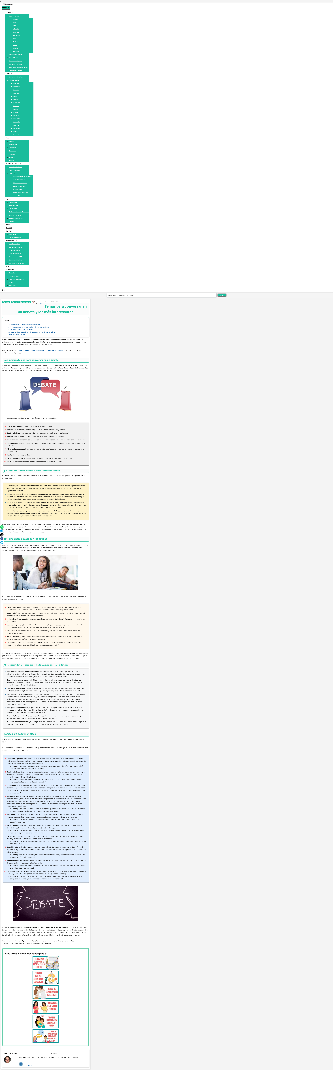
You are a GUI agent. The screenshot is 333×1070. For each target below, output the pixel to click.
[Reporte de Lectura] (8, 4)
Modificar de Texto (14, 244)
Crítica (14, 25)
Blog (7, 266)
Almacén (11, 141)
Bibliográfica (13, 144)
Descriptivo (16, 86)
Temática (11, 157)
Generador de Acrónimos (16, 263)
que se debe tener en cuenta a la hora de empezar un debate (42, 350)
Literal (14, 38)
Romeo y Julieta (17, 196)
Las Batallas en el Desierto (20, 192)
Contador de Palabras (15, 247)
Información (10, 269)
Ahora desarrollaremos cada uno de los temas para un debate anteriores (32, 332)
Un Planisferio (13, 208)
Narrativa (16, 115)
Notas (8, 224)
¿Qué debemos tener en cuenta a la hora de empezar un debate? (29, 327)
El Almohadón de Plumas (20, 183)
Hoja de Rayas (13, 202)
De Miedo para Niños (15, 237)
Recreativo (16, 128)
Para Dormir (12, 234)
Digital (15, 96)
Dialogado (16, 93)
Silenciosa (16, 51)
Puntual (15, 45)
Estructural (16, 32)
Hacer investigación (15, 170)
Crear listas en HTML (15, 253)
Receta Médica (13, 205)
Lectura (8, 13)
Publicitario (16, 125)
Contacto (12, 273)
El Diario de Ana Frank (19, 186)
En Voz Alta (16, 29)
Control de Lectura (14, 57)
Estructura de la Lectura (16, 64)
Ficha (7, 138)
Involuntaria (16, 35)
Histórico (16, 99)
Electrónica (12, 151)
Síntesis (15, 131)
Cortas (15, 22)
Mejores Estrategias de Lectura (18, 67)
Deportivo (16, 90)
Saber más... (27, 1065)
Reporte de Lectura (12, 163)
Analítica (15, 19)
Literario (15, 112)
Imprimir (9, 199)
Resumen (12, 154)
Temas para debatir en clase (17, 334)
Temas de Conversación (21, 302)
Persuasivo (16, 122)
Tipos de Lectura (14, 16)
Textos (8, 74)
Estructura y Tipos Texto (16, 77)
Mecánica (15, 41)
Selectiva (15, 48)
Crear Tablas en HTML (15, 257)
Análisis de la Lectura (15, 54)
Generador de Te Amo (15, 260)
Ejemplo (11, 173)
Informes (16, 106)
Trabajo (11, 160)
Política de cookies (14, 276)
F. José (40, 303)
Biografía (16, 83)
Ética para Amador (18, 189)
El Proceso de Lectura (15, 61)
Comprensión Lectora (15, 70)
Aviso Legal (12, 285)
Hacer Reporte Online (15, 167)
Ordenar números (14, 250)
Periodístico (17, 118)
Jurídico (15, 109)
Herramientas (10, 241)
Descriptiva (12, 147)
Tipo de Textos (14, 80)
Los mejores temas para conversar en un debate (24, 324)
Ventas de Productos (19, 135)
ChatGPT (9, 228)
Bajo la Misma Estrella (19, 179)
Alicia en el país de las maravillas (22, 176)
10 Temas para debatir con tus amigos (20, 329)
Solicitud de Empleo (15, 215)
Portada (6, 302)
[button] (4, 290)
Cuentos (9, 231)
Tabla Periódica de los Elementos (19, 212)
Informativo (16, 102)
